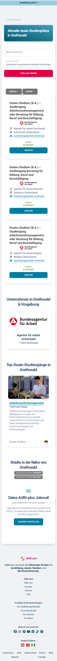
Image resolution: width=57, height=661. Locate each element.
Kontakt (42, 657)
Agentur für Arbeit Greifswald (28, 337)
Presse (42, 653)
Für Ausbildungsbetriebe (28, 606)
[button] (29, 150)
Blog (51, 653)
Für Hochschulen (28, 610)
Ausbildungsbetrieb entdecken (29, 135)
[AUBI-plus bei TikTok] (37, 631)
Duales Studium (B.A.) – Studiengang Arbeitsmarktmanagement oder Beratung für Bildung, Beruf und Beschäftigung (27, 110)
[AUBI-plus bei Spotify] (42, 631)
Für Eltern (28, 618)
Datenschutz (31, 653)
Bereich (13, 92)
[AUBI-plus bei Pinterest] (24, 631)
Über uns (28, 583)
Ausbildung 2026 (28, 2)
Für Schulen (28, 614)
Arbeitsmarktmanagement (26, 403)
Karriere (28, 587)
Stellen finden (28, 73)
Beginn (29, 92)
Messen (15, 657)
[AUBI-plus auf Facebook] (15, 631)
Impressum (8, 653)
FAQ (29, 594)
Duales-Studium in (28, 473)
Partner (28, 590)
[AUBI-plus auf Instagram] (19, 631)
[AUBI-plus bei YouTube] (28, 631)
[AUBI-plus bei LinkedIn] (33, 631)
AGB (19, 653)
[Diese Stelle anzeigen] (28, 123)
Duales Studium (14, 19)
